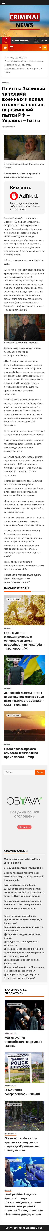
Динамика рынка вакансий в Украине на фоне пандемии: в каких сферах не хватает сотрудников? (24, 952)
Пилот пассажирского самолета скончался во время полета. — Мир (21, 752)
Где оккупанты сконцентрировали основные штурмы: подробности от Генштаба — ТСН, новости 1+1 (24, 640)
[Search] (40, 47)
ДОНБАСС (5, 83)
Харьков (8, 1190)
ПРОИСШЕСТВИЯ (10, 1033)
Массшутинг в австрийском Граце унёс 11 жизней (24, 1041)
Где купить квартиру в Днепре (20, 916)
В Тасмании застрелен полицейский (23, 868)
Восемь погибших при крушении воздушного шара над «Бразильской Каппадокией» (23, 876)
